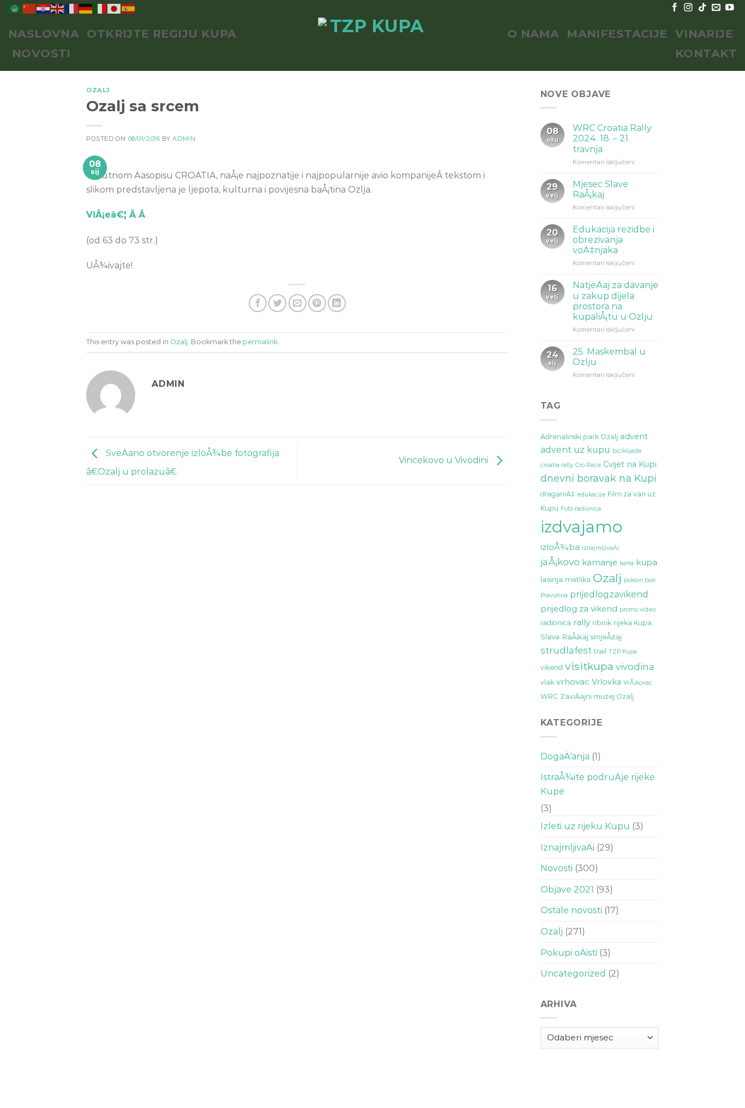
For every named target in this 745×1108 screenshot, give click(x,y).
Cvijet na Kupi (630, 464)
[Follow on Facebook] (674, 8)
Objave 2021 (567, 889)
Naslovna (43, 33)
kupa (646, 562)
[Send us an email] (716, 8)
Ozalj (98, 90)
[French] (72, 8)
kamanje (599, 562)
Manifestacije (617, 33)
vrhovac (573, 681)
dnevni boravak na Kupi (598, 478)
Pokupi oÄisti (568, 953)
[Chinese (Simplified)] (29, 8)
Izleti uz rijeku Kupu (585, 826)
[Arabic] (15, 8)
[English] (58, 8)
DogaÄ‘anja (565, 756)
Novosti (41, 53)
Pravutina (554, 595)
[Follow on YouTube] (729, 8)
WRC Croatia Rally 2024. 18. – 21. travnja (612, 138)
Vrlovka (606, 682)
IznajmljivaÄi (567, 847)
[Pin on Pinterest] (317, 303)
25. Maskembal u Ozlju (609, 356)
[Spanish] (129, 8)
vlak (547, 682)
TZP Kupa (623, 651)
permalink (260, 342)
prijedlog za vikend (578, 608)
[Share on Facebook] (258, 303)
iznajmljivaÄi (600, 548)
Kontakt (706, 53)
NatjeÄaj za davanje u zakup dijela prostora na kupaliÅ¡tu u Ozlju (615, 301)
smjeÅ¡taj (606, 637)
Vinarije (704, 33)
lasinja (551, 579)
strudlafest (566, 650)
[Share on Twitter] (277, 303)
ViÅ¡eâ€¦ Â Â (117, 214)
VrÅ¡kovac (637, 682)
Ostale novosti (571, 910)
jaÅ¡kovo (560, 561)
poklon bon (640, 580)
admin (183, 138)
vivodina (635, 666)
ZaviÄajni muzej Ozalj (597, 696)
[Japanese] (114, 8)
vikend (551, 667)
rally (581, 622)
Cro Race (588, 465)
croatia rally (556, 465)
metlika (578, 580)
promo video (638, 609)
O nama (533, 33)
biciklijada (626, 450)
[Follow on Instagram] (688, 8)
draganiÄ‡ (557, 494)
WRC (549, 696)
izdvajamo (581, 526)
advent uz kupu (575, 450)
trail (600, 651)
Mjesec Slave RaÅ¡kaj (600, 189)
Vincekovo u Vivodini (444, 460)
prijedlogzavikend (609, 594)
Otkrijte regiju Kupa (161, 33)
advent (634, 436)
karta (627, 563)
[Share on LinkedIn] (337, 303)
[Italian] (100, 8)
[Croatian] (44, 8)
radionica (555, 623)
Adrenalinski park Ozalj (579, 437)
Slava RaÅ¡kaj (564, 636)
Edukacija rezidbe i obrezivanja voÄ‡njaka (613, 239)
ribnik (601, 623)
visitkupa (589, 666)
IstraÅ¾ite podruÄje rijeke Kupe (597, 784)
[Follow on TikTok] (702, 8)
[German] (86, 8)
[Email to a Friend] (298, 303)
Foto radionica (581, 508)
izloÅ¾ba (560, 547)
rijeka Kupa (633, 623)
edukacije (591, 494)
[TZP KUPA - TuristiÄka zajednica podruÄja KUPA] (372, 43)
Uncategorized (573, 973)
